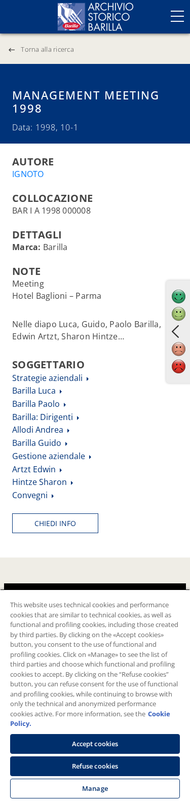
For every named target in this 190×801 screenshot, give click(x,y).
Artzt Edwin (35, 469)
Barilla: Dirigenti (43, 417)
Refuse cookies (95, 766)
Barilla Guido (37, 442)
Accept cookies (95, 743)
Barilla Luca (35, 390)
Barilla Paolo (37, 403)
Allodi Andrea (38, 429)
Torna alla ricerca (47, 49)
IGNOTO (28, 174)
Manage (95, 788)
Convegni (31, 495)
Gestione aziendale (49, 456)
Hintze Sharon (40, 481)
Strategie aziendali (48, 378)
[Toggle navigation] (177, 16)
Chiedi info (55, 523)
